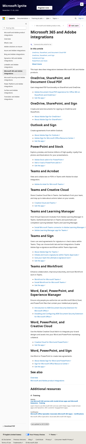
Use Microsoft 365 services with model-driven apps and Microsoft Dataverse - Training (54, 402)
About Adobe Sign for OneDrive (47, 116)
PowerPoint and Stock (39, 61)
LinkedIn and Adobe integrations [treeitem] (11, 66)
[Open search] (76, 18)
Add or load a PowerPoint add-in (47, 162)
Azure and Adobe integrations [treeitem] (14, 50)
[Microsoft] (4, 18)
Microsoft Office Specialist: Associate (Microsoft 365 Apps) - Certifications (57, 414)
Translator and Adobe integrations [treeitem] (11, 98)
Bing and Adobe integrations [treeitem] (14, 54)
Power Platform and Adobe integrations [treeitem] (13, 85)
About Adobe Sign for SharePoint (48, 119)
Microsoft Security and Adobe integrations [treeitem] (14, 78)
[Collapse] (26, 23)
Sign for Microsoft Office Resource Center (51, 364)
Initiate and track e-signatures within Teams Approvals (56, 255)
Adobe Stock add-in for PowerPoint (49, 160)
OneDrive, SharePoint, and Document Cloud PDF (49, 52)
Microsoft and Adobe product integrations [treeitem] (14, 33)
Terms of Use (6, 443)
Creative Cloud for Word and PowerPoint (51, 342)
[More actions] (82, 25)
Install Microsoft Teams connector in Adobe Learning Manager (59, 227)
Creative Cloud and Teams (45, 203)
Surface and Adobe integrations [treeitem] (11, 91)
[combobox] (14, 28)
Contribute (39, 440)
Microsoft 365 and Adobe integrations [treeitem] (13, 72)
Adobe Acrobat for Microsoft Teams (49, 184)
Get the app (39, 98)
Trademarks (17, 443)
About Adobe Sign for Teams (46, 252)
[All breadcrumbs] (32, 25)
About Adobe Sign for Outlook (47, 135)
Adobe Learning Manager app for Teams (51, 230)
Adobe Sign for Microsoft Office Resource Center (54, 138)
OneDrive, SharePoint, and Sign (43, 55)
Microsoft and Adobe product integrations (49, 26)
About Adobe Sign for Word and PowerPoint (52, 361)
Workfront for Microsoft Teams (47, 279)
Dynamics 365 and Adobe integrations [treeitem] (13, 59)
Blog (30, 440)
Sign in (81, 18)
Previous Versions (20, 440)
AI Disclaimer (6, 440)
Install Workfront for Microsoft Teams (50, 282)
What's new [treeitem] (8, 43)
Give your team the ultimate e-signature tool (52, 258)
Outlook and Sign (38, 58)
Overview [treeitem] (7, 39)
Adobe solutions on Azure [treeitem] (13, 47)
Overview (34, 378)
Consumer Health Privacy (63, 440)
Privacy (48, 440)
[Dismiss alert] (81, 4)
